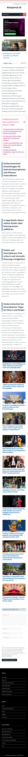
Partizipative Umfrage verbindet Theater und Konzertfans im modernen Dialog (14, 599)
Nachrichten (23, 63)
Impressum (4, 680)
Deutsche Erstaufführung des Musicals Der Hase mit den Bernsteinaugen (14, 407)
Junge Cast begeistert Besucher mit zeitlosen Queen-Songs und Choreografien (13, 386)
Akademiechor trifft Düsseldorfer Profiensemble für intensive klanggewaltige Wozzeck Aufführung (14, 511)
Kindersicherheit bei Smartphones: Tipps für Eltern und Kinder (13, 152)
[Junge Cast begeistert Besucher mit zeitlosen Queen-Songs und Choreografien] (14, 377)
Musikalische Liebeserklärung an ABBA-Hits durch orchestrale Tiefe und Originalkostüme (14, 365)
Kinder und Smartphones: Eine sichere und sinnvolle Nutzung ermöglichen (13, 145)
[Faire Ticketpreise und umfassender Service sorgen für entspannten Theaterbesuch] (14, 418)
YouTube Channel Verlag (7, 737)
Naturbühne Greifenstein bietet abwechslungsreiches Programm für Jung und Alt (14, 578)
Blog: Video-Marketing (6, 731)
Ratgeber (4, 714)
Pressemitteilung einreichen (8, 708)
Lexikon (3, 711)
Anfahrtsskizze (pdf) (6, 685)
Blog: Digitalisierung (6, 734)
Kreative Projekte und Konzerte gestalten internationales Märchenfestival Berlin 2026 (13, 535)
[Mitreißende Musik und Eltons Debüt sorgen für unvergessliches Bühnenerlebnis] (14, 441)
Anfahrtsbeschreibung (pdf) (7, 682)
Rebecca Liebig (8, 63)
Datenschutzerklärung (6, 656)
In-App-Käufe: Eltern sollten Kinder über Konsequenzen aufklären (12, 138)
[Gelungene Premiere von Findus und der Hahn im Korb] (14, 482)
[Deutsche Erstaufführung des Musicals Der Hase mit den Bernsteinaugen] (14, 398)
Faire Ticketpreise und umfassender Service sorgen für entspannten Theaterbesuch (13, 428)
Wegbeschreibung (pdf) (7, 691)
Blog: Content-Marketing (7, 729)
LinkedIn (4, 743)
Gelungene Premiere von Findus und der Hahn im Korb (13, 491)
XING (3, 746)
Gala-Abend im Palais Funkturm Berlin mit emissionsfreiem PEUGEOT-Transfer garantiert (14, 471)
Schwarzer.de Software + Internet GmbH (14, 755)
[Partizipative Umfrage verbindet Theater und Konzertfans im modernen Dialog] (14, 590)
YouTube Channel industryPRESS (9, 740)
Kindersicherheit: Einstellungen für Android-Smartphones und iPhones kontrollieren (13, 131)
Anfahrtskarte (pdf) (6, 688)
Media (3, 706)
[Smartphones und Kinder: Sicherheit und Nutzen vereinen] (14, 45)
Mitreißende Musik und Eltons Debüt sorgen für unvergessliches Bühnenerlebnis (14, 450)
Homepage (4, 677)
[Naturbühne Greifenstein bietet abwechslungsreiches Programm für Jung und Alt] (14, 569)
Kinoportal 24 (14, 7)
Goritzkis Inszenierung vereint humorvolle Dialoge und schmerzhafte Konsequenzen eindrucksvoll (13, 556)
